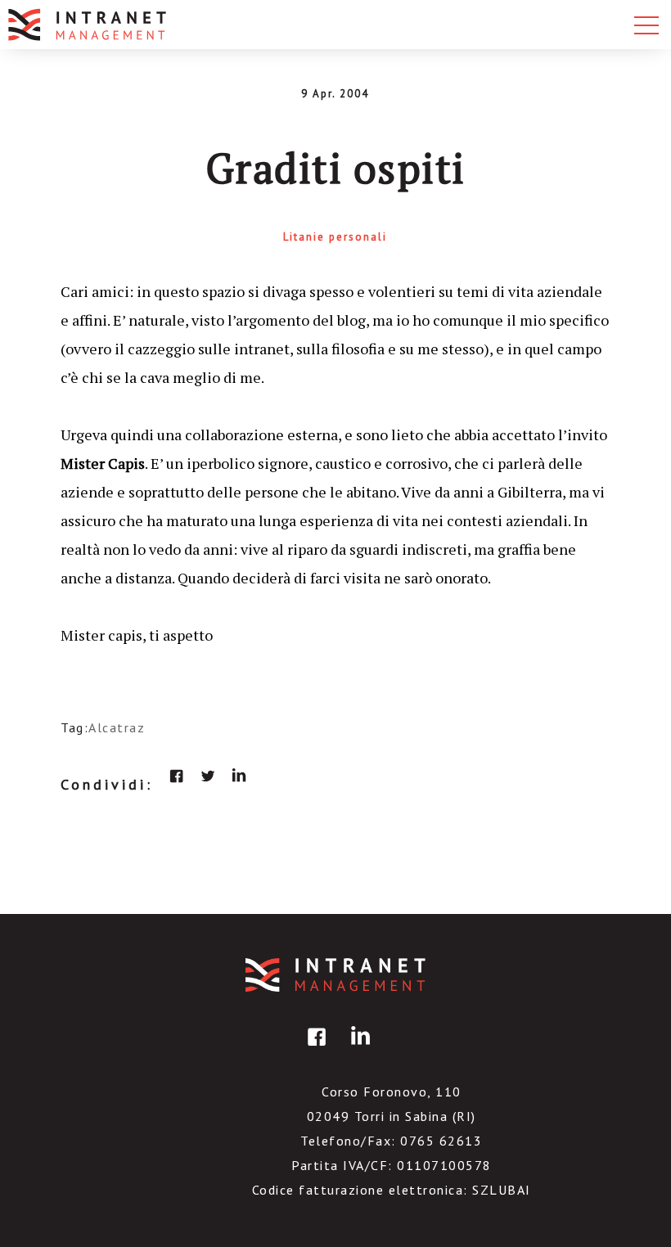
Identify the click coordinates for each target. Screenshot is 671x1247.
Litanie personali (335, 237)
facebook (176, 775)
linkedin (239, 775)
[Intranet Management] (88, 24)
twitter (207, 775)
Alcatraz (116, 727)
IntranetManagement (335, 975)
